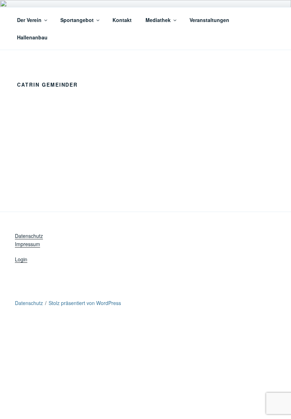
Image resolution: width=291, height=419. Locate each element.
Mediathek (158, 19)
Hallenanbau (32, 37)
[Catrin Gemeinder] (169, 77)
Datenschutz (29, 235)
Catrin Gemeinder (232, 106)
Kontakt (122, 19)
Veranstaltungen (209, 19)
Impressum (27, 243)
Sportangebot (77, 19)
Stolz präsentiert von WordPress (85, 302)
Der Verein (29, 19)
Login (21, 259)
